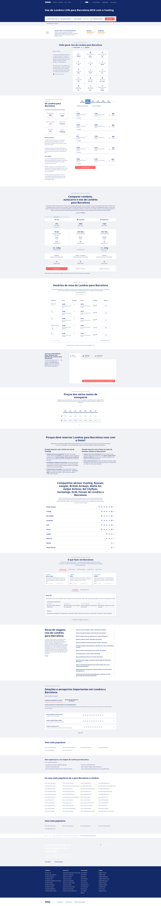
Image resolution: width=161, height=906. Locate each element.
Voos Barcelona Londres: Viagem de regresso (56, 765)
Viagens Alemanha (103, 876)
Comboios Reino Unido (50, 891)
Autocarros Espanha (68, 874)
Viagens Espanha (103, 885)
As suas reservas (96, 2)
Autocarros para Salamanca (70, 891)
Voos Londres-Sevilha (50, 805)
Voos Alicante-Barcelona (68, 794)
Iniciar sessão (113, 2)
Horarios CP (48, 872)
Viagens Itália (102, 874)
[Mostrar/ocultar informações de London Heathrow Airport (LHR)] (114, 715)
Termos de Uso (68, 902)
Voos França (84, 889)
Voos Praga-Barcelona (50, 797)
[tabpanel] (93, 371)
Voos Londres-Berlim (103, 802)
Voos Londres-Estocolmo (86, 805)
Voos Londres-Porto (67, 750)
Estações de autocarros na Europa (71, 872)
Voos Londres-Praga (49, 811)
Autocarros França (67, 876)
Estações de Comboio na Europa (53, 881)
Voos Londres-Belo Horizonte (87, 811)
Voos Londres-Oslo (102, 805)
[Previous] (61, 412)
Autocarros (60, 2)
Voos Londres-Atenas (103, 800)
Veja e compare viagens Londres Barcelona (91, 767)
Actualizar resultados (79, 294)
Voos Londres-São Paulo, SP (87, 802)
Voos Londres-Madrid (68, 800)
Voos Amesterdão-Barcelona (105, 791)
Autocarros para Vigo (68, 889)
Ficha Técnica (60, 902)
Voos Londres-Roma (85, 800)
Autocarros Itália (67, 885)
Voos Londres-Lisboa (103, 747)
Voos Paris (83, 876)
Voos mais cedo (56, 340)
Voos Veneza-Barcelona (50, 794)
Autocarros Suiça (67, 878)
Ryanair (83, 893)
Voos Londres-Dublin (103, 808)
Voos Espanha (84, 887)
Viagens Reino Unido (104, 878)
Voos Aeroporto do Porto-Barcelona (107, 786)
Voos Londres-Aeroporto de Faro (106, 811)
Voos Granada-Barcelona (104, 826)
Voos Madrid (84, 872)
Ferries (69, 2)
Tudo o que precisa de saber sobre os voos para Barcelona (95, 769)
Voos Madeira (84, 878)
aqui (93, 345)
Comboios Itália (49, 883)
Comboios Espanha (50, 885)
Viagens (101, 870)
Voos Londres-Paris (49, 800)
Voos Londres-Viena (49, 808)
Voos (65, 2)
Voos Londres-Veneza (85, 747)
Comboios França (49, 887)
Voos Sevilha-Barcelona (50, 791)
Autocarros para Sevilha (69, 887)
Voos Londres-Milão (49, 750)
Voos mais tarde (104, 340)
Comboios (55, 2)
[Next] (113, 101)
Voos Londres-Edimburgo (69, 747)
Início (46, 835)
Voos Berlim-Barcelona (103, 788)
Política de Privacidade (79, 902)
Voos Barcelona (84, 885)
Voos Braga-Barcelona (103, 794)
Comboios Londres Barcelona (52, 767)
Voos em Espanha (57, 835)
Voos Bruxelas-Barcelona (68, 791)
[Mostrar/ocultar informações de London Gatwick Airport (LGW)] (114, 721)
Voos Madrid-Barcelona (104, 783)
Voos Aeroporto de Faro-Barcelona (71, 797)
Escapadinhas (102, 887)
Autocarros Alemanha (68, 881)
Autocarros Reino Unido (69, 883)
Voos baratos (84, 870)
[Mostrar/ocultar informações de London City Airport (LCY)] (114, 727)
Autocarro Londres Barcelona (88, 765)
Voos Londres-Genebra (68, 811)
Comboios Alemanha (50, 889)
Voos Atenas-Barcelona (86, 786)
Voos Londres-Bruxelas (50, 747)
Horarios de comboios (50, 874)
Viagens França (102, 872)
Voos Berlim (84, 881)
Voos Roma (83, 874)
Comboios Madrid (49, 876)
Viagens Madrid (102, 883)
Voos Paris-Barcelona (85, 783)
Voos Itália (83, 891)
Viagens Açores (102, 891)
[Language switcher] (87, 2)
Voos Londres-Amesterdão (69, 808)
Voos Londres (84, 883)
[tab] (82, 105)
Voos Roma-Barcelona (50, 786)
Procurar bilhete (50, 117)
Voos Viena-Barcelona (85, 791)
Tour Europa (102, 889)
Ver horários (50, 133)
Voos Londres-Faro (67, 802)
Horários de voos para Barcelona (71, 835)
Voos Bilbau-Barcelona (50, 828)
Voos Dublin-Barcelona (85, 794)
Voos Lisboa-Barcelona (50, 783)
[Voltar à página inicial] (49, 2)
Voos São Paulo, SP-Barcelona (87, 788)
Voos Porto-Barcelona (68, 783)
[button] (78, 18)
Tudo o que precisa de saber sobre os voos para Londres (58, 769)
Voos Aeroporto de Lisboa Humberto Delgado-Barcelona (76, 786)
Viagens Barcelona (103, 881)
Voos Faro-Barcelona (68, 788)
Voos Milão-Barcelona (50, 788)
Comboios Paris (49, 878)
